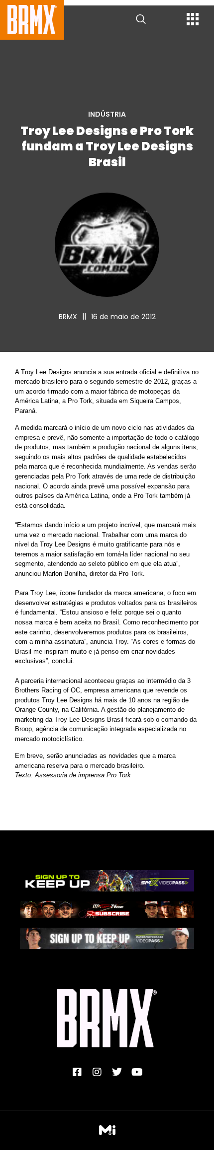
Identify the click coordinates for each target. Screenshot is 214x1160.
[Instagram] (97, 1072)
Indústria (107, 114)
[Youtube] (137, 1072)
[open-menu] (193, 20)
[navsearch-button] (141, 20)
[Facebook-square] (77, 1072)
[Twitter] (117, 1072)
